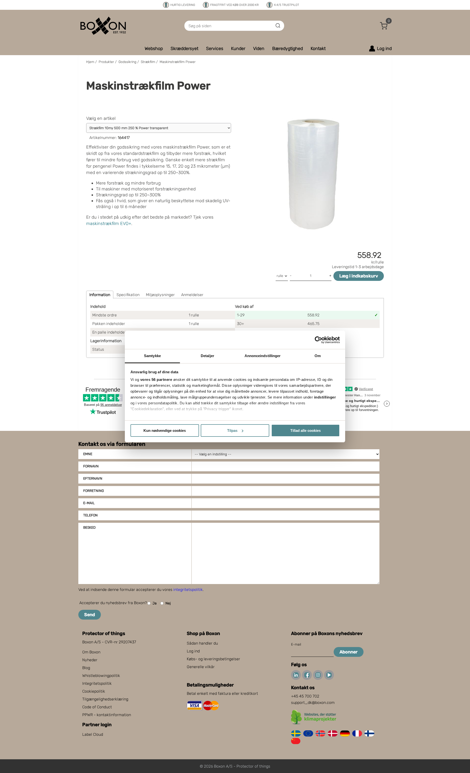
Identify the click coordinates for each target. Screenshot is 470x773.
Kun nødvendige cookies (164, 430)
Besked (89, 527)
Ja (155, 603)
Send (89, 614)
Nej (168, 603)
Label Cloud (92, 734)
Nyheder (89, 660)
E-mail (89, 503)
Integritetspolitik (97, 683)
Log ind (193, 651)
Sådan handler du (202, 643)
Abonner (349, 652)
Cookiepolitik (93, 691)
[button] (384, 26)
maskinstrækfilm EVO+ (108, 223)
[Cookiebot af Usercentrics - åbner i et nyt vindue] (318, 340)
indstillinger (325, 397)
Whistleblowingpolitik (101, 675)
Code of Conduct (97, 707)
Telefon (90, 515)
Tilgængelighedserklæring (105, 699)
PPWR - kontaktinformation (106, 714)
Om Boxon (91, 652)
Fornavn (91, 466)
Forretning (93, 491)
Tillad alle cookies (305, 430)
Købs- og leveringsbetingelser (213, 659)
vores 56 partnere (156, 379)
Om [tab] (318, 356)
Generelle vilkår (201, 666)
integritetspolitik (188, 589)
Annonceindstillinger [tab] (263, 356)
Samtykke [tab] (152, 356)
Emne (87, 454)
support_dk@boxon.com (313, 702)
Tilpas (232, 430)
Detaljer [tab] (207, 356)
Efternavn (92, 478)
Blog (86, 667)
